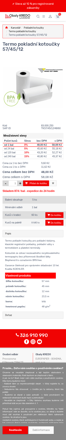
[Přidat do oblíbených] (53, 183)
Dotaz (8, 315)
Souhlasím (15, 430)
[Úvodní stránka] (6, 27)
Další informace (41, 430)
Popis (8, 233)
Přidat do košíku (37, 183)
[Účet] (50, 16)
